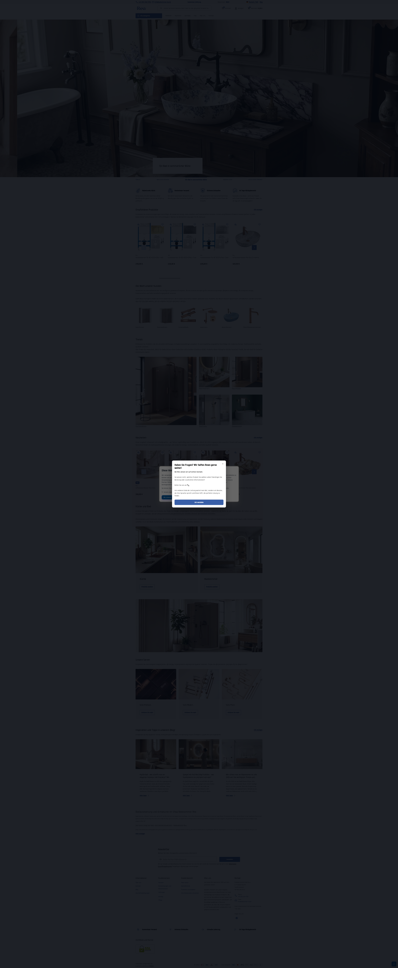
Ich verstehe (199, 502)
